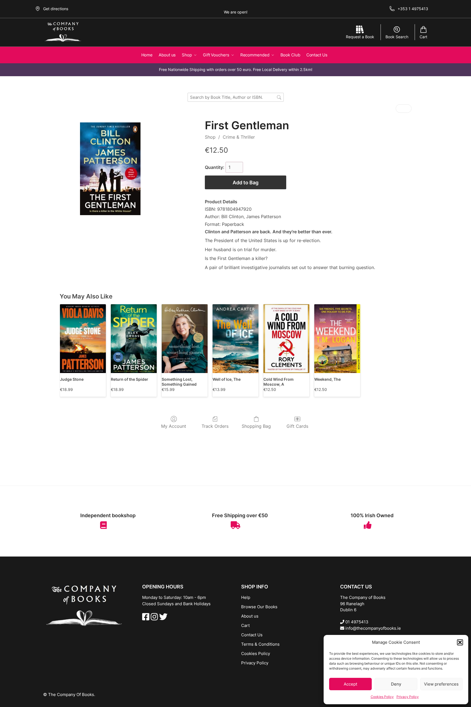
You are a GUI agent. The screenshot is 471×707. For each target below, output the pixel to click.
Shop (210, 137)
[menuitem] (400, 109)
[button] (460, 642)
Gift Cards (297, 426)
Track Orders (215, 426)
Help (245, 597)
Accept (350, 684)
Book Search (396, 36)
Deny (396, 684)
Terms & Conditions (260, 644)
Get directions (55, 8)
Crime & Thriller (239, 137)
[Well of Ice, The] (235, 338)
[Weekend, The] (337, 338)
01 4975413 (356, 621)
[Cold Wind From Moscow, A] (286, 338)
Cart (423, 36)
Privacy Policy (407, 697)
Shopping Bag (256, 426)
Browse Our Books (259, 606)
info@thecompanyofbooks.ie (372, 628)
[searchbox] (236, 97)
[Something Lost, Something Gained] (185, 338)
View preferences (441, 684)
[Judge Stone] (83, 338)
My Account (173, 426)
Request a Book (360, 36)
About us (249, 616)
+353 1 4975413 (413, 8)
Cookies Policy (382, 697)
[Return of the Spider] (134, 338)
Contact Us (252, 634)
